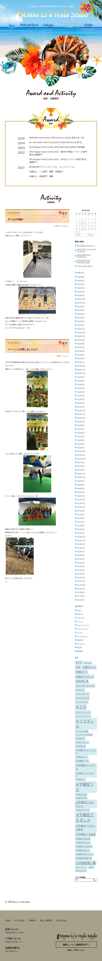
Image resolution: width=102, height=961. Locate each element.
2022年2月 (80, 447)
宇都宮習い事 (82, 681)
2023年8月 (80, 381)
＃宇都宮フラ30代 (81, 798)
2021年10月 (81, 459)
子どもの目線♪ (16, 219)
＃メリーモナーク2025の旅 (84, 735)
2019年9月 (80, 511)
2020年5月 (80, 485)
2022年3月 (80, 444)
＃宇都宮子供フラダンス (84, 854)
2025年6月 (80, 310)
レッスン (80, 632)
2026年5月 (80, 284)
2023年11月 (81, 369)
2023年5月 (80, 392)
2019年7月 (80, 514)
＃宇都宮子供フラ (83, 850)
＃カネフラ (80, 690)
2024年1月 (80, 362)
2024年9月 (80, 340)
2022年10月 (81, 418)
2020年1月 (80, 496)
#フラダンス (88, 663)
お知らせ (80, 614)
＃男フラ (91, 867)
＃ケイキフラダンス (82, 702)
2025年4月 (80, 317)
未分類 (79, 647)
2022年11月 (81, 414)
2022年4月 (80, 440)
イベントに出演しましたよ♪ (23, 349)
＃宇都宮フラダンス (85, 817)
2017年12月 (81, 577)
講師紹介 (32, 920)
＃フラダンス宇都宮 (82, 731)
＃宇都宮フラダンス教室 (86, 827)
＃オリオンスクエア (85, 685)
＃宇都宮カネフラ (82, 757)
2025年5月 (80, 314)
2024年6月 (80, 351)
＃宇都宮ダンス (80, 779)
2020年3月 (80, 488)
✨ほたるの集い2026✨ (85, 266)
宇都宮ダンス (89, 667)
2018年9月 (80, 548)
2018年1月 (80, 574)
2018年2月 (80, 570)
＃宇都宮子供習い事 (83, 858)
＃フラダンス (85, 724)
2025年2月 (80, 325)
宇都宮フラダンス (85, 676)
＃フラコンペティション (83, 716)
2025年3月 (80, 321)
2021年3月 (80, 470)
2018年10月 (81, 544)
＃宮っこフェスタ (81, 867)
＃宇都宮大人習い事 (83, 839)
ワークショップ (82, 636)
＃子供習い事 (80, 746)
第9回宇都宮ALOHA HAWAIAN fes (83, 256)
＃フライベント (83, 712)
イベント (65, 356)
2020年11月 (81, 473)
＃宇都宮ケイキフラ (86, 767)
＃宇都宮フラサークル (82, 810)
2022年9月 (80, 421)
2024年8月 (80, 343)
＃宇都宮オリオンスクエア (86, 751)
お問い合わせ (61, 920)
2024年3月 (80, 358)
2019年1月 (80, 533)
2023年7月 (80, 384)
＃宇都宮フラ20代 (81, 794)
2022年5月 (80, 436)
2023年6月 (80, 388)
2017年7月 (80, 596)
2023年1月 (80, 407)
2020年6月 (80, 481)
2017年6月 (80, 600)
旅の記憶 (80, 640)
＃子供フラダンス (82, 742)
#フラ (79, 662)
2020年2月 (80, 492)
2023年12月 (81, 366)
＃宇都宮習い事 (86, 863)
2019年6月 (80, 518)
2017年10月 (81, 585)
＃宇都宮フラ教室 (86, 834)
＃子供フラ (80, 738)
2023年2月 (80, 403)
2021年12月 (81, 451)
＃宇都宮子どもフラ (83, 842)
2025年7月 (80, 306)
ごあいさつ (81, 618)
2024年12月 (81, 332)
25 (82, 229)
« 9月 (77, 235)
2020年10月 (81, 477)
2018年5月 (80, 559)
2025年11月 (81, 303)
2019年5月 (80, 522)
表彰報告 (80, 651)
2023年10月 (81, 373)
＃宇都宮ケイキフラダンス (85, 774)
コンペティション (83, 625)
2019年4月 (80, 525)
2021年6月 (80, 462)
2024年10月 (81, 336)
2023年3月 (80, 399)
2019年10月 (81, 507)
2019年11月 (81, 503)
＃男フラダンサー (81, 871)
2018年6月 (80, 555)
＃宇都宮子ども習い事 (84, 846)
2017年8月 (80, 592)
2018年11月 (81, 540)
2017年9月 (80, 588)
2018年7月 (80, 551)
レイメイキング (82, 629)
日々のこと (64, 226)
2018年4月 (80, 562)
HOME (7, 920)
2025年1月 (80, 329)
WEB (78, 667)
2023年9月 (80, 377)
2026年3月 (80, 291)
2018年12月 (81, 536)
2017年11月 (81, 581)
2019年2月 (80, 529)
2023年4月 (80, 395)
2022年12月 (81, 410)
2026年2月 (80, 295)
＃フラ (81, 706)
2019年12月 (81, 499)
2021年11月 (81, 455)
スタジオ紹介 (19, 920)
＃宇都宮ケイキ (82, 761)
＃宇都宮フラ (85, 787)
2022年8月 (80, 425)
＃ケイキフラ (82, 697)
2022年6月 (80, 433)
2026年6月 (80, 280)
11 (82, 223)
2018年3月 (80, 566)
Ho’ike (79, 610)
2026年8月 (80, 277)
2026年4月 (80, 288)
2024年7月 (80, 347)
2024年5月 (80, 355)
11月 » (90, 235)
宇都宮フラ (81, 672)
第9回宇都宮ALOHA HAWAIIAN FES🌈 (83, 261)
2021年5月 (80, 466)
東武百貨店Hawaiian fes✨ (86, 246)
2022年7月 (80, 429)
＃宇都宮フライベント (85, 803)
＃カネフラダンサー (82, 694)
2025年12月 (81, 299)
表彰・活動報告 (46, 920)
